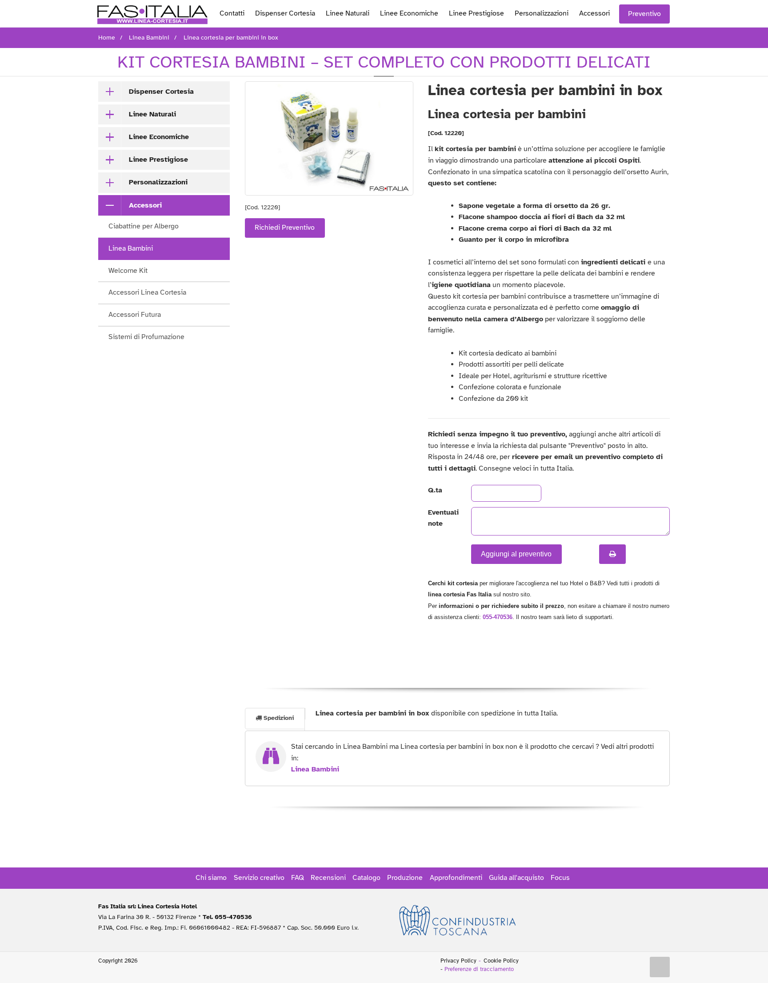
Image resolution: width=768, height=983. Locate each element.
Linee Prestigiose (476, 13)
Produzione (405, 877)
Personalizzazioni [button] (158, 182)
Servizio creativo (259, 877)
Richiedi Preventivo (285, 227)
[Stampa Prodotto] (612, 554)
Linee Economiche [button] (159, 136)
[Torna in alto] (660, 967)
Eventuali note (442, 518)
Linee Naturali (347, 13)
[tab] (164, 91)
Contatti (232, 13)
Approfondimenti (456, 877)
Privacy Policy (458, 960)
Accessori (594, 13)
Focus (560, 877)
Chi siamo (211, 877)
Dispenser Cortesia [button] (161, 91)
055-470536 (497, 617)
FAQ (297, 877)
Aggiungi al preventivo (516, 554)
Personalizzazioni (541, 13)
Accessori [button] (145, 205)
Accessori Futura (134, 314)
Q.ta (435, 490)
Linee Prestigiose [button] (158, 159)
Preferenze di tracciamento (479, 969)
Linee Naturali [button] (152, 114)
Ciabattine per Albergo (143, 226)
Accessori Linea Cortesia (147, 292)
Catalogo (366, 877)
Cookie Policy (501, 960)
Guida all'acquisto (516, 877)
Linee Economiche (409, 13)
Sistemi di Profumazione (146, 336)
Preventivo (644, 13)
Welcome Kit (128, 270)
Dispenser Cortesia (285, 13)
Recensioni (328, 877)
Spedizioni (278, 718)
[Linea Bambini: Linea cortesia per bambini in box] (329, 138)
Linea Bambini (130, 248)
